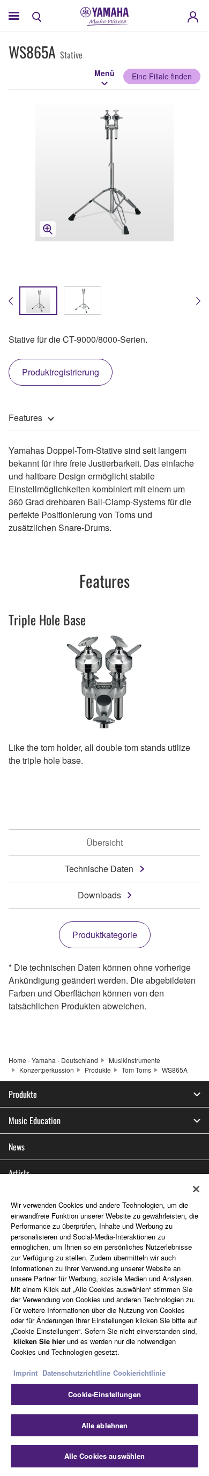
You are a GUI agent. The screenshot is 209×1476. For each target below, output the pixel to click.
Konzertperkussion (46, 1069)
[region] (104, 1325)
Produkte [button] (23, 1094)
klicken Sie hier (39, 1341)
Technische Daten (99, 868)
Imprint (25, 1373)
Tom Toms (136, 1069)
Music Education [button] (35, 1120)
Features (25, 417)
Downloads (99, 895)
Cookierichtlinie (139, 1373)
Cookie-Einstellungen (104, 1394)
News (17, 1146)
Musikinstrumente (134, 1060)
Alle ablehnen (104, 1425)
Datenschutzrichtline (76, 1373)
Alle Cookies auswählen (104, 1456)
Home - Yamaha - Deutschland (53, 1060)
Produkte (98, 1069)
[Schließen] (196, 1189)
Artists (19, 1173)
